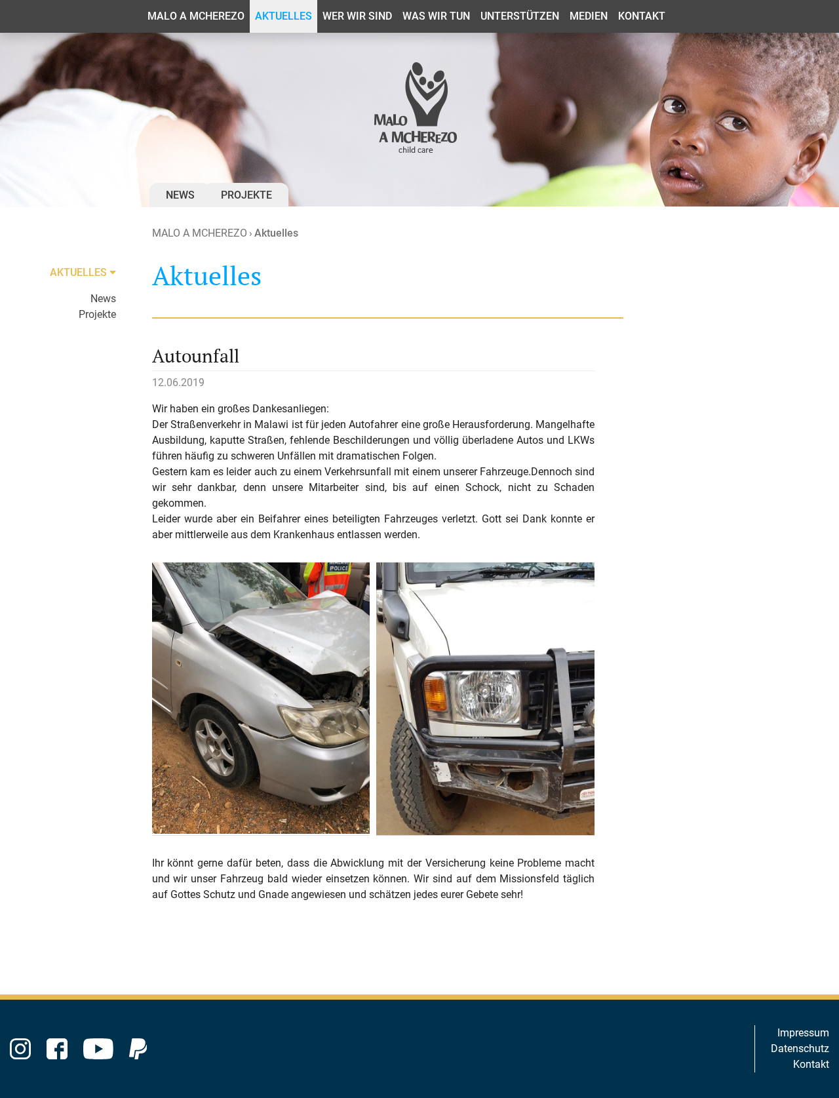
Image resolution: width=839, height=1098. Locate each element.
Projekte (246, 195)
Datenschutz (800, 1048)
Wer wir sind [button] (357, 16)
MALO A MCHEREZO (199, 233)
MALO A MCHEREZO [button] (195, 16)
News (180, 195)
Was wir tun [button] (436, 16)
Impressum (803, 1033)
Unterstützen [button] (519, 16)
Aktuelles (276, 233)
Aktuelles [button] (283, 16)
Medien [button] (589, 16)
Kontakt (811, 1064)
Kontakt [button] (641, 16)
